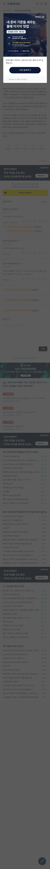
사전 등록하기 (25, 70)
